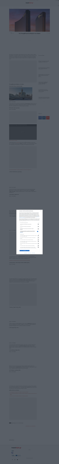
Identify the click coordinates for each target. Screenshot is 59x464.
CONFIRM (24, 250)
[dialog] (29, 232)
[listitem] (29, 222)
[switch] (38, 224)
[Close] (41, 211)
